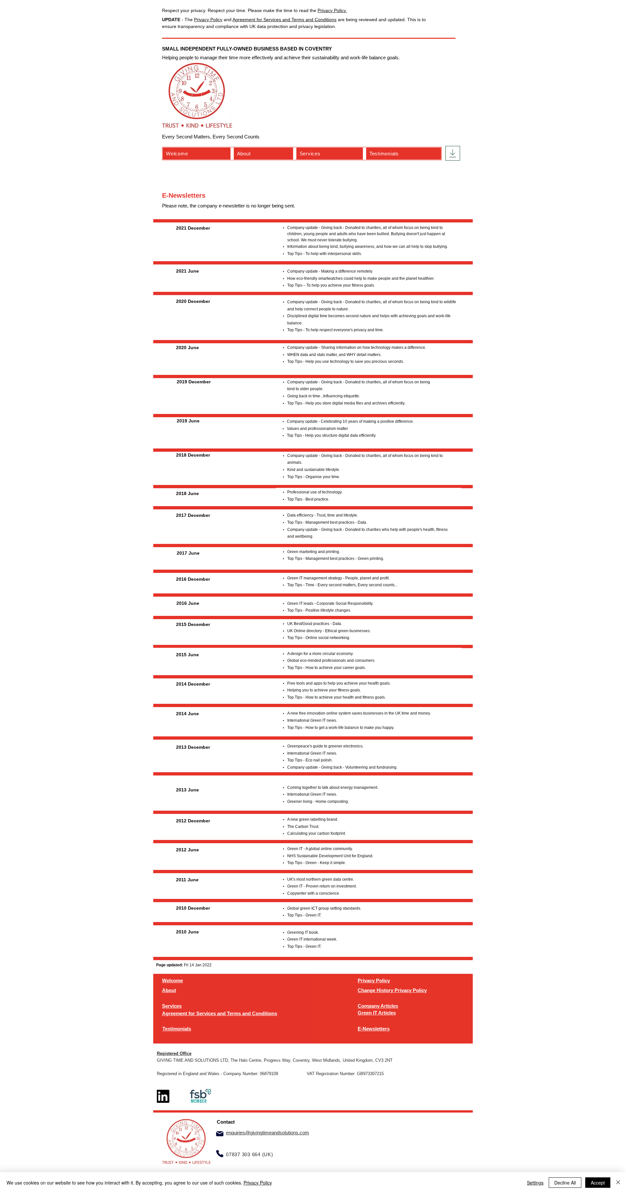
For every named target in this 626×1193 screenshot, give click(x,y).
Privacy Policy (208, 19)
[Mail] (220, 1133)
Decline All (565, 1182)
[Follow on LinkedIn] (163, 1096)
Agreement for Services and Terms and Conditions (284, 19)
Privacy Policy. (332, 10)
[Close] (618, 1182)
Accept (598, 1182)
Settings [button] (535, 1182)
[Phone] (220, 1153)
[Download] (452, 153)
